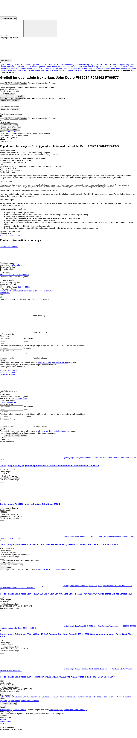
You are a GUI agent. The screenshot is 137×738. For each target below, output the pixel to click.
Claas (61, 65)
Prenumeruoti (6, 567)
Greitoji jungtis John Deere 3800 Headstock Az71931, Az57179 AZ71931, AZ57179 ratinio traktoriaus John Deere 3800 (57, 677)
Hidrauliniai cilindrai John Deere (80, 68)
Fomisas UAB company (9, 247)
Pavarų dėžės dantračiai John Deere (106, 66)
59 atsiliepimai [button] (5, 273)
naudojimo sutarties (60, 363)
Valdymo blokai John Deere (15, 68)
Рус (4, 706)
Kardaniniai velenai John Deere (37, 70)
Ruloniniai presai (101, 697)
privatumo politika (44, 363)
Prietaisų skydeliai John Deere (61, 70)
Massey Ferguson (90, 65)
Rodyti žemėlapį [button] (39, 316)
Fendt (76, 65)
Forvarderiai (112, 697)
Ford (81, 65)
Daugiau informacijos (8, 402)
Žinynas (11, 701)
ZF (109, 65)
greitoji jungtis (10, 131)
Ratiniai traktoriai (6, 697)
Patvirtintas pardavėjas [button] (9, 263)
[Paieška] (40, 28)
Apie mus (3, 701)
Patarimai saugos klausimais (11, 235)
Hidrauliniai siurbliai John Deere (39, 68)
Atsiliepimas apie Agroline (59, 710)
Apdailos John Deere (59, 68)
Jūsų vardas (28, 338)
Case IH (55, 65)
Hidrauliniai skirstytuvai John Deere (106, 68)
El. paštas (27, 348)
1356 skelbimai (17, 265)
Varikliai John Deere (64, 66)
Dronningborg (69, 65)
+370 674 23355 (23, 287)
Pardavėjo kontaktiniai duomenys (26, 701)
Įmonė (25, 341)
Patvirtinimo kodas (40, 358)
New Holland (102, 65)
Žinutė (25, 353)
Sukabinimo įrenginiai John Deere (43, 66)
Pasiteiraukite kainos (9, 125)
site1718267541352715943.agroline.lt (14, 275)
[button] (68, 49)
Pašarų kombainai (66, 697)
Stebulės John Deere (128, 68)
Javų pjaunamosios (34, 697)
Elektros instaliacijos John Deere (12, 70)
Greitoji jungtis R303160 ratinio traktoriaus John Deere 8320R (30, 504)
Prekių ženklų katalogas (78, 710)
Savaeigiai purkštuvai (50, 697)
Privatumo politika (19, 710)
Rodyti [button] (14, 287)
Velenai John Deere (81, 70)
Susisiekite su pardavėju (10, 109)
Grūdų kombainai (20, 697)
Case (50, 65)
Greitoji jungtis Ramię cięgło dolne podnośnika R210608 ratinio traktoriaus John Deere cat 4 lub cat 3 (49, 465)
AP (46, 65)
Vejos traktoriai (79, 697)
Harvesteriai (89, 697)
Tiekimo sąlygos (6, 710)
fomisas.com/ (5, 293)
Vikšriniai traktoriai (124, 697)
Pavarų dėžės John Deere (82, 66)
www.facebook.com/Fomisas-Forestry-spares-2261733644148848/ (25, 291)
